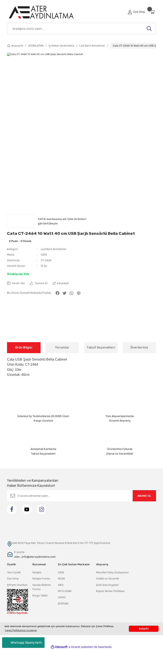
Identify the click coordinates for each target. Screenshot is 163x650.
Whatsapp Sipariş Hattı (26, 642)
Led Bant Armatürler (53, 249)
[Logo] (46, 11)
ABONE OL (144, 495)
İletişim (36, 572)
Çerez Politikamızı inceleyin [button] (21, 630)
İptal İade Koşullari (107, 584)
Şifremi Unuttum (17, 584)
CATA (44, 254)
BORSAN (63, 603)
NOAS (61, 578)
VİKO (61, 584)
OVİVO (62, 597)
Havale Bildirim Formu (41, 587)
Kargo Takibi (40, 595)
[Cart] (153, 12)
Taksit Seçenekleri (101, 347)
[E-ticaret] (81, 647)
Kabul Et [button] (144, 628)
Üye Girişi (13, 578)
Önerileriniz (139, 347)
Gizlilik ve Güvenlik (107, 578)
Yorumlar (62, 347)
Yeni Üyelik (14, 572)
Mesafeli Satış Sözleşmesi (112, 572)
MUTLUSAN (64, 591)
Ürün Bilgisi (23, 347)
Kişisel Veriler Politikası (110, 591)
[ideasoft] (59, 647)
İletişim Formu (41, 578)
